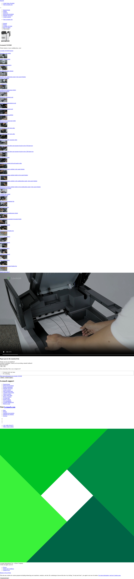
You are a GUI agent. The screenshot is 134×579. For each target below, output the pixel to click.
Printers (5, 24)
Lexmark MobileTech (8, 402)
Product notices (7, 399)
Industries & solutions (8, 414)
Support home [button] (6, 10)
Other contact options (8, 426)
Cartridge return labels (8, 392)
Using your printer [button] (4, 78)
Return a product (7, 396)
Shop (4, 410)
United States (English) (8, 3)
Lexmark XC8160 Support (6, 50)
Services (5, 416)
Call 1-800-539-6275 (8, 425)
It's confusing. (6, 373)
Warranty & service (8, 388)
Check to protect (7, 394)
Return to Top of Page (5, 572)
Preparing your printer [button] (5, 53)
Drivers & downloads (8, 385)
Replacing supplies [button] (4, 91)
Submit (2, 377)
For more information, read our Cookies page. (109, 575)
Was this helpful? (4, 364)
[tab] (67, 53)
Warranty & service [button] (8, 15)
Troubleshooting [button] (4, 195)
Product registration (8, 387)
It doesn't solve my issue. (9, 372)
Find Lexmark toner (8, 391)
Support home (6, 384)
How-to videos (6, 27)
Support (5, 23)
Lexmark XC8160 (7, 26)
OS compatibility (7, 401)
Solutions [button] (5, 12)
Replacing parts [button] (4, 122)
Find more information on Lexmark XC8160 (11, 376)
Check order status (7, 395)
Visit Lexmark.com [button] (7, 4)
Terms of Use (6, 570)
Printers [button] (5, 11)
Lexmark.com (9, 407)
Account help (6, 398)
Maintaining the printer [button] (5, 188)
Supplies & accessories (8, 413)
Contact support (8, 377)
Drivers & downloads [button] (8, 14)
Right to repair (6, 403)
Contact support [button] (7, 17)
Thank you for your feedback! (7, 361)
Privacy (5, 567)
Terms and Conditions (8, 568)
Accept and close (4, 578)
